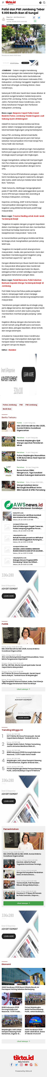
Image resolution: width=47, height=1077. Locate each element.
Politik (19, 423)
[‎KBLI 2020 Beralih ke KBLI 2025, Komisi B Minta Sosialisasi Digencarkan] (8, 427)
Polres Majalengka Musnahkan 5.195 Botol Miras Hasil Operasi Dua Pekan (31, 458)
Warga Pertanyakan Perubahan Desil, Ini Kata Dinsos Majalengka (30, 873)
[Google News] (31, 1065)
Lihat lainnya (22, 903)
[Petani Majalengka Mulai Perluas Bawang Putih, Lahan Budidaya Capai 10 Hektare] (35, 999)
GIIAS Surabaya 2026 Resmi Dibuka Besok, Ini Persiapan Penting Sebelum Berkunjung (20, 988)
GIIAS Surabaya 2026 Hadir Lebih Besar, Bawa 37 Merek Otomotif (35, 1032)
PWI (21, 405)
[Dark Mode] (40, 3)
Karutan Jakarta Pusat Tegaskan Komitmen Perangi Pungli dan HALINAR (29, 863)
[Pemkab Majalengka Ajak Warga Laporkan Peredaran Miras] (8, 442)
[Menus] (3, 3)
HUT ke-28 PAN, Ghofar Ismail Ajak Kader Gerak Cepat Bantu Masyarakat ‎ (21, 666)
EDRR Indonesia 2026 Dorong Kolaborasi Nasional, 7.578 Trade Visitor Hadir (23, 753)
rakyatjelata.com (19, 535)
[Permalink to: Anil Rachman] (3, 19)
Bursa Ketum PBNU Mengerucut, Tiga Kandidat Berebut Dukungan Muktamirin (31, 472)
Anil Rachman (19, 17)
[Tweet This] (39, 17)
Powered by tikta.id (23, 1071)
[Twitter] (16, 1065)
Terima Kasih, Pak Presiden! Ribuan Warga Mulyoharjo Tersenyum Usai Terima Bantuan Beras (30, 884)
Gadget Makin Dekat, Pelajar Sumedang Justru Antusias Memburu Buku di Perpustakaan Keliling (23, 745)
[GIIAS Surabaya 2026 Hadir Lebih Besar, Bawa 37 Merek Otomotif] (35, 1021)
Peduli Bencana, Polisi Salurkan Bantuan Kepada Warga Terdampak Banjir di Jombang (23, 283)
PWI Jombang (31, 405)
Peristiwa (10, 19)
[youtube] (26, 1065)
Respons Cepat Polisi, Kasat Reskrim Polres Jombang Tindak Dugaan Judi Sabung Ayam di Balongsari (23, 116)
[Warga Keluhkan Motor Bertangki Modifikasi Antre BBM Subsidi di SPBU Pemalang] (8, 486)
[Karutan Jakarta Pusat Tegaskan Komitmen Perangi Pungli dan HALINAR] (9, 863)
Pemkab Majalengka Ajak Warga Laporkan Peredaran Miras (30, 443)
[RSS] (36, 1065)
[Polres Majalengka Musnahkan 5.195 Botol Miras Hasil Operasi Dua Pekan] (8, 457)
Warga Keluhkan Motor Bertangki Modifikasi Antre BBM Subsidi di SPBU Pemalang (31, 487)
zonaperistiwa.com (20, 524)
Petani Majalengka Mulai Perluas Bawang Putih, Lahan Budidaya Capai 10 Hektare (24, 770)
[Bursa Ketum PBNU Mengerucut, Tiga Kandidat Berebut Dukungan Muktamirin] (8, 471)
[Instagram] (21, 1065)
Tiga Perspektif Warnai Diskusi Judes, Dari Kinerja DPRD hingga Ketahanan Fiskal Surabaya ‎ (22, 682)
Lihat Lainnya (22, 689)
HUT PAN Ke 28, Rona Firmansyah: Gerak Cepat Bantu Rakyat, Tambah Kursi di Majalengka (21, 674)
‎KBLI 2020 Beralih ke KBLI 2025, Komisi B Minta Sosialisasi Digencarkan (31, 428)
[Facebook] (11, 1065)
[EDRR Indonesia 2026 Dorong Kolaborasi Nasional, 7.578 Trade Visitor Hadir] (12, 999)
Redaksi (12, 350)
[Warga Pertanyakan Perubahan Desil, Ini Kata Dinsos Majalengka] (9, 874)
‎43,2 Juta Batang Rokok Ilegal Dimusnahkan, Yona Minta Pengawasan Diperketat (23, 658)
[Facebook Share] (34, 17)
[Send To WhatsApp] (35, 21)
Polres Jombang (10, 405)
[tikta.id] (10, 3)
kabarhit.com (18, 513)
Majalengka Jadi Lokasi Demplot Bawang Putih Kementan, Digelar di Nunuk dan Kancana (24, 761)
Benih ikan (7, 409)
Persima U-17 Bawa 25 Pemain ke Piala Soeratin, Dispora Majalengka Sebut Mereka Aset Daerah (30, 894)
